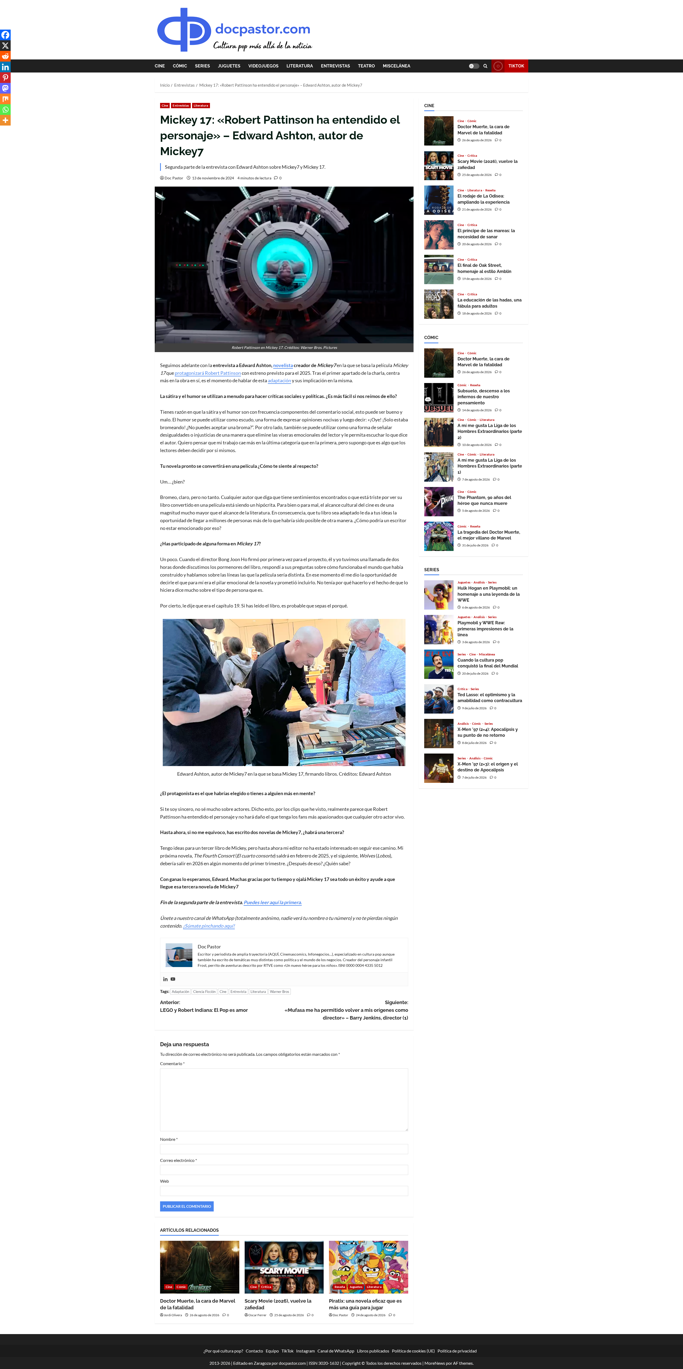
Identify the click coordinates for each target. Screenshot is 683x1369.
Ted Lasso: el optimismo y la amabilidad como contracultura (439, 699)
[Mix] (5, 99)
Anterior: (204, 1006)
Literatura (300, 66)
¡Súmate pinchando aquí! (209, 926)
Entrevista (239, 991)
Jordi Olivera (173, 1315)
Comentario (172, 1063)
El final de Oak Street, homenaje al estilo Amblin (439, 269)
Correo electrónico (178, 1160)
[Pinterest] (5, 77)
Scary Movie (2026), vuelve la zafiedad (439, 165)
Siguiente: (346, 1010)
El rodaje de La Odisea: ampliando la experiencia (439, 200)
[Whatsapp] (5, 109)
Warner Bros (279, 991)
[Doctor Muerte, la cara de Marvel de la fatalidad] (199, 1267)
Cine (160, 66)
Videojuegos (263, 66)
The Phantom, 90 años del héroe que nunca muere (439, 501)
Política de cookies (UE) (413, 1350)
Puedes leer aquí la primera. (273, 902)
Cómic (180, 66)
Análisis (479, 582)
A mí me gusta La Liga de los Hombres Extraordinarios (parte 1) (439, 467)
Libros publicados (373, 1350)
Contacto (254, 1350)
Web (164, 1180)
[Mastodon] (5, 88)
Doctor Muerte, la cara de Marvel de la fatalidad (439, 131)
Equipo (272, 1350)
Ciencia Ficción (204, 991)
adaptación (279, 380)
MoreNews (434, 1362)
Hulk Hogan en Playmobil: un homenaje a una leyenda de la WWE (439, 595)
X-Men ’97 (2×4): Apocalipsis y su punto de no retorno (439, 733)
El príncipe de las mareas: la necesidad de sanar (439, 234)
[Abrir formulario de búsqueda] (485, 66)
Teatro (366, 66)
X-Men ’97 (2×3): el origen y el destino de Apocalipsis (439, 768)
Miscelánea (396, 66)
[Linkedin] (165, 979)
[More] (5, 120)
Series (202, 66)
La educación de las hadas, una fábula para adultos (439, 304)
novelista (283, 365)
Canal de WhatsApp (335, 1350)
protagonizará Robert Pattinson (208, 373)
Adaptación (180, 991)
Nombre (169, 1139)
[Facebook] (5, 35)
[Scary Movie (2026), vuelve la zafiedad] (284, 1267)
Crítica (266, 1287)
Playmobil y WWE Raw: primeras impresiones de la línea (439, 629)
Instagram (305, 1350)
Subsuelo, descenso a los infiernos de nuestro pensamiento (439, 397)
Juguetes (229, 66)
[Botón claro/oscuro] (474, 66)
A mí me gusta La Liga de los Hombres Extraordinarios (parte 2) (439, 432)
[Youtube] (172, 979)
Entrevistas (335, 66)
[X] (5, 45)
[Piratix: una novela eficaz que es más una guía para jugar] (368, 1267)
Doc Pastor (174, 178)
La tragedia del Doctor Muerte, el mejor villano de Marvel (439, 536)
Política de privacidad (457, 1350)
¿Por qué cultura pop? (223, 1350)
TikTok (516, 66)
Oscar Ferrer (257, 1315)
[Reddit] (5, 56)
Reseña (340, 1287)
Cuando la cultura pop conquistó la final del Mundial (439, 664)
